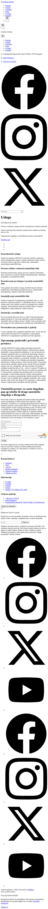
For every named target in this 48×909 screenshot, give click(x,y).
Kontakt (8, 16)
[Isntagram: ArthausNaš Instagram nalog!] (24, 163)
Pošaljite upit (5, 240)
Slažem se (4, 907)
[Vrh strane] (1, 454)
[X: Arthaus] (24, 209)
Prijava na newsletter (8, 506)
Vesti (7, 12)
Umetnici (8, 10)
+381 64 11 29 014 (9, 62)
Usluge (7, 8)
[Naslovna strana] (7, 2)
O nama (8, 14)
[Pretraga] (7, 19)
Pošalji (4, 441)
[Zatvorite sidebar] (2, 36)
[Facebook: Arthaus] (24, 110)
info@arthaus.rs (8, 58)
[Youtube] (26, 710)
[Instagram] (26, 626)
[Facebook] (26, 578)
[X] (26, 668)
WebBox (31, 890)
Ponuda (8, 6)
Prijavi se (25, 522)
